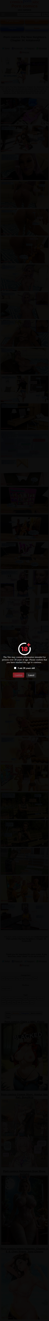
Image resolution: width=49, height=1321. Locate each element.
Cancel (31, 675)
